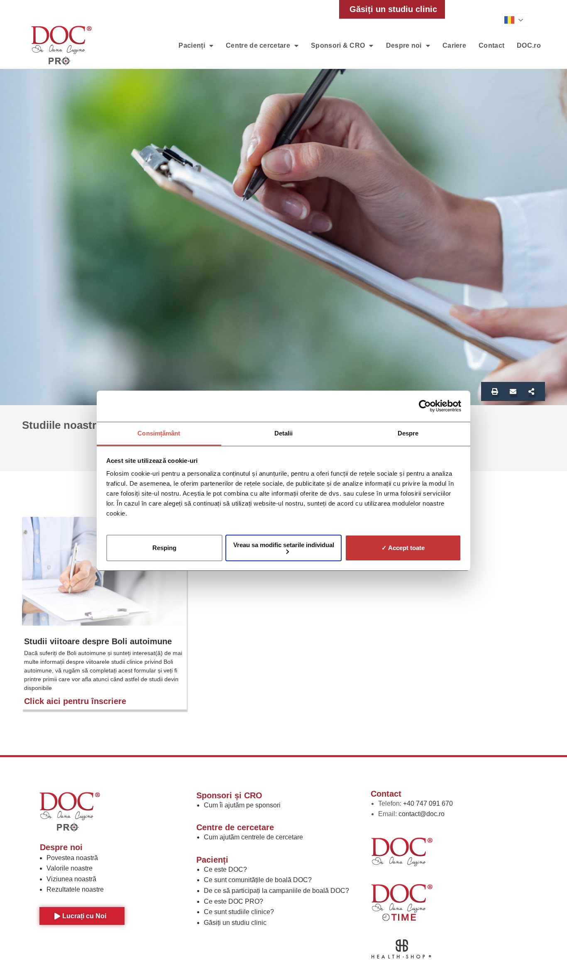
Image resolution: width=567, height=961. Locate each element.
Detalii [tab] (283, 433)
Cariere (454, 45)
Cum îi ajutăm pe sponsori (242, 805)
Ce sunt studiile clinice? (239, 911)
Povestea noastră (72, 857)
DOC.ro (529, 45)
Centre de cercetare (258, 45)
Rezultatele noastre (75, 889)
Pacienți (191, 45)
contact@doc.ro (421, 813)
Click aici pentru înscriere (75, 701)
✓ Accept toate (403, 547)
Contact (491, 45)
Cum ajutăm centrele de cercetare (253, 837)
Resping (164, 547)
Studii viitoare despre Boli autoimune (98, 641)
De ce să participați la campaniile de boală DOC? (276, 890)
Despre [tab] (408, 433)
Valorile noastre (69, 868)
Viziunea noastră (71, 879)
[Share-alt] (531, 391)
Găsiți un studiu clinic (235, 922)
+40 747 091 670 (428, 803)
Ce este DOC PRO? (233, 901)
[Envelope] (513, 391)
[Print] (494, 391)
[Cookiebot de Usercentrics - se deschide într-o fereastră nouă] (425, 406)
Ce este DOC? (225, 869)
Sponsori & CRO (338, 45)
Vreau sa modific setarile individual (283, 544)
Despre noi (404, 45)
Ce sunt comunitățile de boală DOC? (258, 879)
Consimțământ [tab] (158, 433)
